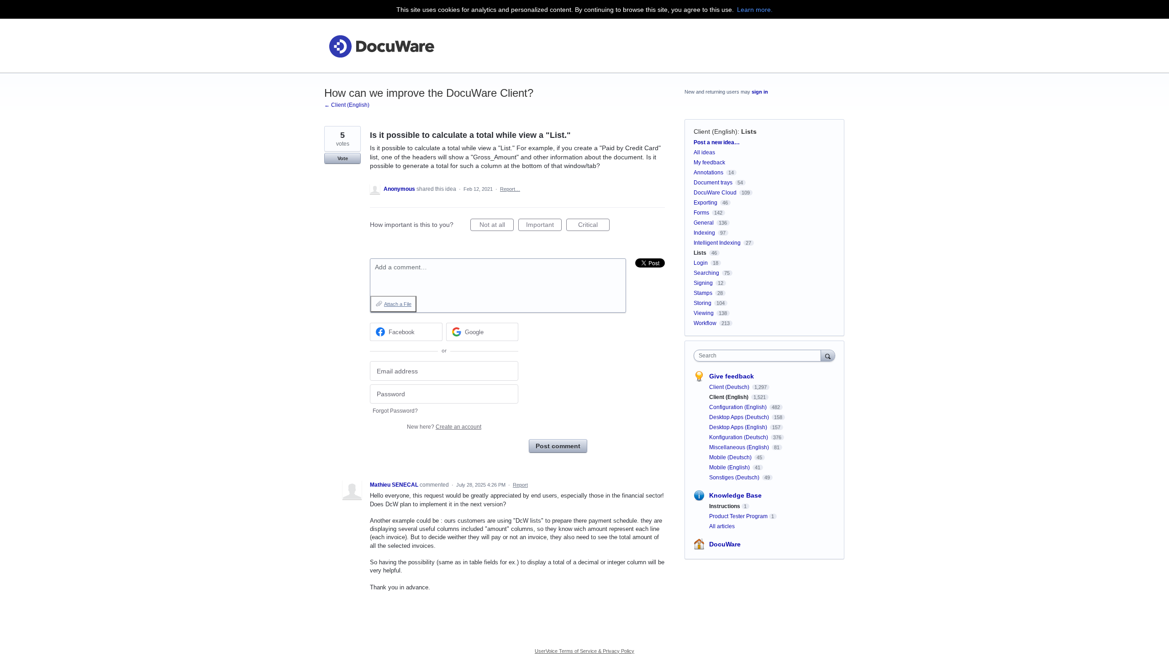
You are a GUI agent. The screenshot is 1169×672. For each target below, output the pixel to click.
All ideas (704, 152)
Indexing (704, 233)
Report (520, 485)
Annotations (708, 172)
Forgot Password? (395, 411)
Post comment (558, 446)
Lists (749, 131)
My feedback (709, 162)
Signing (703, 283)
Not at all (496, 226)
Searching (706, 273)
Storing (702, 303)
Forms (701, 213)
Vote (342, 158)
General (704, 223)
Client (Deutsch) (730, 387)
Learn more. (755, 9)
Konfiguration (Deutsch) (739, 437)
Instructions (724, 506)
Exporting (705, 203)
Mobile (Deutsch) (731, 457)
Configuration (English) (738, 407)
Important (544, 226)
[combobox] (759, 355)
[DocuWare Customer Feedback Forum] (381, 46)
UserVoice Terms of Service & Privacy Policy (584, 651)
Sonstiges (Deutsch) (735, 477)
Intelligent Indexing (717, 243)
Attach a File (397, 304)
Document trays (713, 182)
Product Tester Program (738, 516)
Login (701, 263)
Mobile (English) (730, 467)
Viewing (704, 313)
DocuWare (725, 544)
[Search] (828, 355)
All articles (722, 526)
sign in (760, 91)
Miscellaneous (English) (739, 447)
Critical (594, 226)
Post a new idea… (717, 142)
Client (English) (715, 131)
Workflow (705, 323)
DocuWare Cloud (715, 192)
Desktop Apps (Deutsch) (739, 417)
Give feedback (731, 376)
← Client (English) (346, 105)
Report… (510, 189)
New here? (444, 427)
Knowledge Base (735, 495)
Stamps (703, 293)
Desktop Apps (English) (739, 427)
